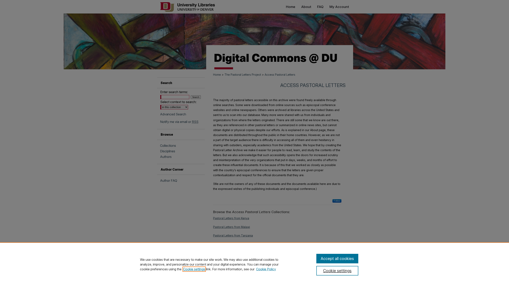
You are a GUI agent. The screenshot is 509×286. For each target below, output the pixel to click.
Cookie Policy (266, 269)
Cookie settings (194, 269)
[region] (254, 264)
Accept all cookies (337, 258)
